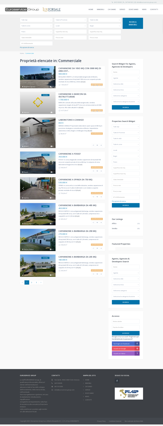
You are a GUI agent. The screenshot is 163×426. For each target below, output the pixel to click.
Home (22, 53)
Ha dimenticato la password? (122, 339)
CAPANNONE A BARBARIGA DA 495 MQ (77, 205)
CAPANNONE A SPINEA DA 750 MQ (75, 179)
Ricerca (126, 107)
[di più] (83, 82)
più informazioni (97, 133)
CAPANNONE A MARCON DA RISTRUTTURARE (72, 95)
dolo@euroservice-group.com (147, 2)
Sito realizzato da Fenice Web (134, 421)
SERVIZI (122, 9)
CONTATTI (154, 9)
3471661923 (129, 2)
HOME (90, 9)
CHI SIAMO (112, 9)
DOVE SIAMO (133, 9)
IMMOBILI (100, 9)
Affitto (114, 223)
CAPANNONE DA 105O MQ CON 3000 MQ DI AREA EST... (80, 69)
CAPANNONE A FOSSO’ (70, 153)
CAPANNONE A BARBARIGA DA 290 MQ (77, 231)
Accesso (125, 333)
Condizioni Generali (115, 421)
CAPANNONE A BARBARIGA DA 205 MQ (77, 256)
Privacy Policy (101, 421)
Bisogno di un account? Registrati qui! (125, 337)
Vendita (114, 228)
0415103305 (118, 2)
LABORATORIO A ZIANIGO (71, 119)
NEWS (144, 9)
